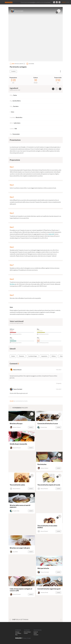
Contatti (26, 633)
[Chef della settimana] (61, 619)
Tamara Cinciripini (19, 11)
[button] (24, 63)
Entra (67, 2)
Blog (16, 634)
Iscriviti (64, 2)
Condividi (13, 71)
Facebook (36, 632)
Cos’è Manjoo (18, 633)
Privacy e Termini (27, 638)
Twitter (35, 633)
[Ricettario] (57, 2)
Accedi (11, 401)
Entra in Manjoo (27, 632)
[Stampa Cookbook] (59, 2)
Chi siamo (17, 632)
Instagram (36, 634)
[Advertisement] (46, 440)
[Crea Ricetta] (54, 2)
